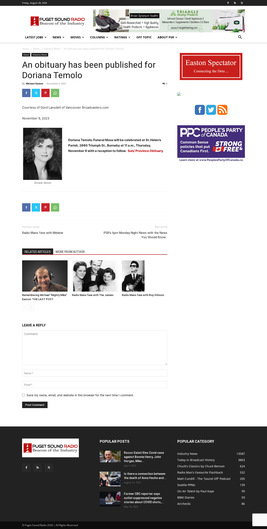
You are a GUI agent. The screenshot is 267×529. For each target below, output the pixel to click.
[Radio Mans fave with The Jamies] (94, 276)
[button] (240, 38)
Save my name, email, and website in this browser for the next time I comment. (80, 395)
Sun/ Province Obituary (145, 151)
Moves (76, 37)
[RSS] (235, 3)
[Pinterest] (45, 93)
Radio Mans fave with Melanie (42, 233)
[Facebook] (228, 3)
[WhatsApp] (55, 93)
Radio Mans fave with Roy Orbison (143, 295)
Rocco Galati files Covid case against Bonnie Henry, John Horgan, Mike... (144, 457)
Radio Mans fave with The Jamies (92, 295)
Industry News (52, 48)
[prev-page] (24, 307)
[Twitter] (242, 3)
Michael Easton (34, 83)
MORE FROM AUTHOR (70, 251)
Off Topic (144, 37)
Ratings (120, 37)
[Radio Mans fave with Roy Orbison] (144, 276)
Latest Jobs (34, 37)
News (57, 37)
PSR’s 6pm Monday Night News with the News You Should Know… (135, 235)
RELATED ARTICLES (38, 251)
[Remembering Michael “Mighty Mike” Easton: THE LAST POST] (45, 276)
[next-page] (31, 307)
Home (25, 48)
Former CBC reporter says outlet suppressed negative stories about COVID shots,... (144, 498)
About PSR (165, 37)
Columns (97, 37)
